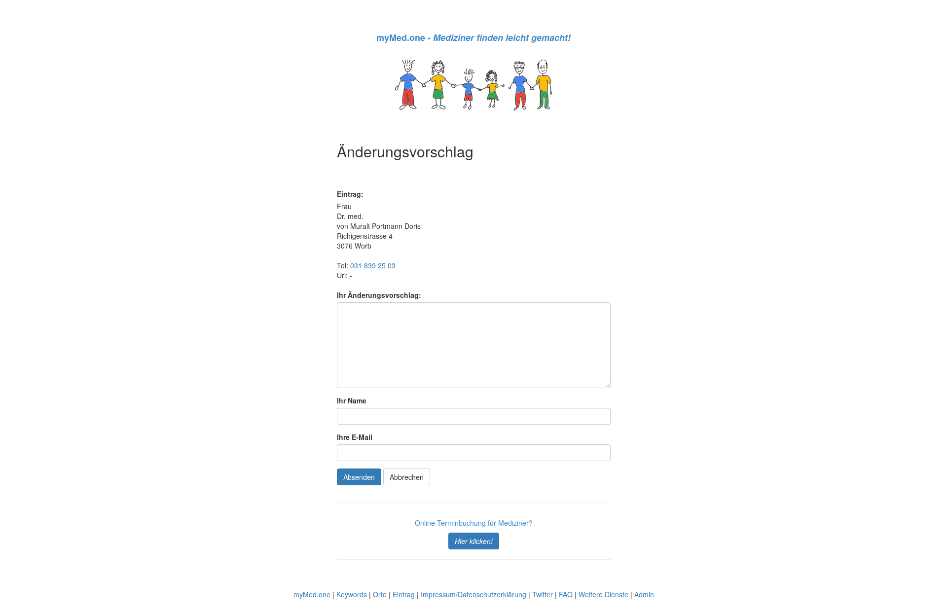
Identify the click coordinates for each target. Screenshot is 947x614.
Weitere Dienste (603, 594)
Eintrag (404, 594)
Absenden (359, 477)
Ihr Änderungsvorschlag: (379, 295)
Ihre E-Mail (354, 437)
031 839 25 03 (373, 265)
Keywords (351, 594)
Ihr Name (351, 400)
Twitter (542, 594)
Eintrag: (350, 194)
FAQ (566, 594)
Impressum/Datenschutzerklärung (473, 594)
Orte (380, 594)
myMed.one (311, 594)
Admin (644, 594)
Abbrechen (407, 477)
